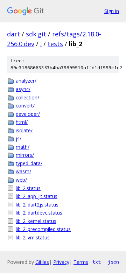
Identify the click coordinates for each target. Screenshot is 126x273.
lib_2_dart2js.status (37, 204)
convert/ (25, 105)
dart (13, 34)
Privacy (61, 262)
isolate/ (24, 130)
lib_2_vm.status (33, 237)
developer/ (28, 114)
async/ (23, 89)
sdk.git (36, 34)
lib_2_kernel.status (36, 221)
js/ (18, 138)
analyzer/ (26, 80)
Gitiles (42, 262)
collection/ (27, 97)
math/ (22, 147)
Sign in (111, 11)
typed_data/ (29, 163)
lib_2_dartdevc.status (39, 212)
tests (55, 44)
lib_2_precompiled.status (43, 229)
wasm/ (23, 171)
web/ (21, 179)
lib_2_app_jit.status (36, 196)
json (113, 262)
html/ (22, 122)
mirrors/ (25, 155)
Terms (81, 262)
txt (96, 262)
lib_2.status (28, 188)
